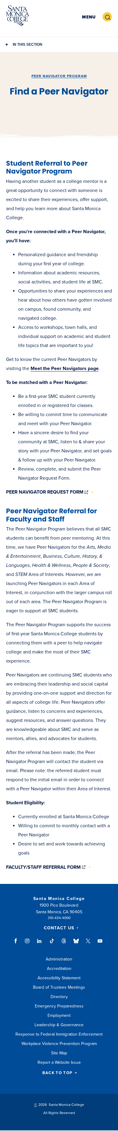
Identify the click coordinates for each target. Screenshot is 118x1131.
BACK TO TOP (57, 1073)
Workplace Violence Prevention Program (59, 1043)
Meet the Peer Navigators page (65, 368)
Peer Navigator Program (59, 76)
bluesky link (76, 944)
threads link (64, 944)
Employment (59, 1015)
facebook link (17, 944)
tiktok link (52, 944)
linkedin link (39, 944)
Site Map (59, 1053)
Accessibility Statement (59, 978)
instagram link (27, 944)
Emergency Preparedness (59, 1006)
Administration (59, 959)
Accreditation (59, 968)
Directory (59, 996)
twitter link (88, 944)
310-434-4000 (59, 918)
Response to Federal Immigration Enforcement (59, 1034)
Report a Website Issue (59, 1062)
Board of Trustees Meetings (59, 987)
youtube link (100, 944)
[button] (89, 17)
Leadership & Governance (59, 1024)
